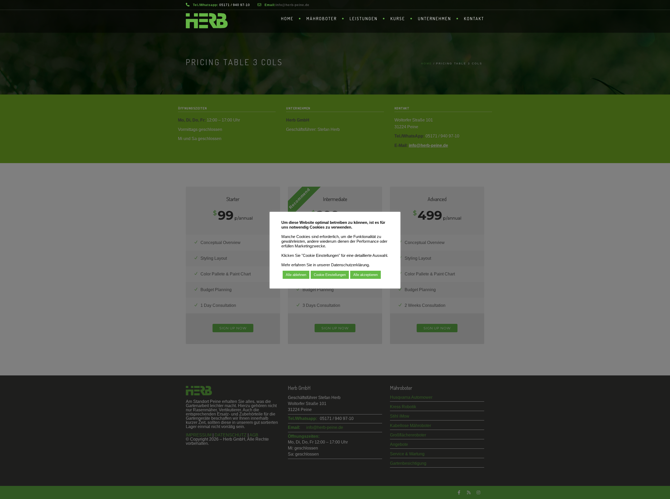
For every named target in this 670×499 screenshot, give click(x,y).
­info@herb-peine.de (292, 5)
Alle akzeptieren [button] (365, 275)
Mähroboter (321, 18)
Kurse (397, 18)
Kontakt (474, 18)
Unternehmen (434, 18)
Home (287, 18)
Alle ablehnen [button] (296, 275)
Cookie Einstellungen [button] (330, 275)
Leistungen (364, 18)
